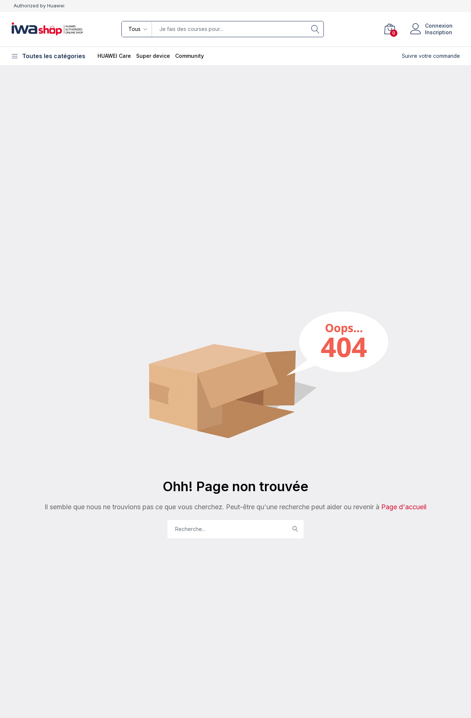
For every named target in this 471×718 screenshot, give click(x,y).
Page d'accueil (402, 507)
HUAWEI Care (114, 56)
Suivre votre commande (431, 56)
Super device (153, 56)
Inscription (438, 32)
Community (189, 56)
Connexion (439, 25)
